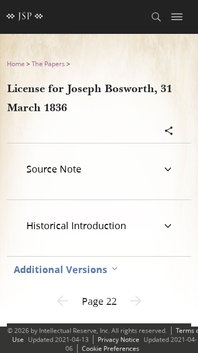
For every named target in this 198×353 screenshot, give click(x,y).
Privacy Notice (118, 339)
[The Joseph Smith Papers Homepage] (24, 17)
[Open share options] (169, 131)
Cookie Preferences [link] (110, 348)
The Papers (48, 63)
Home (16, 63)
